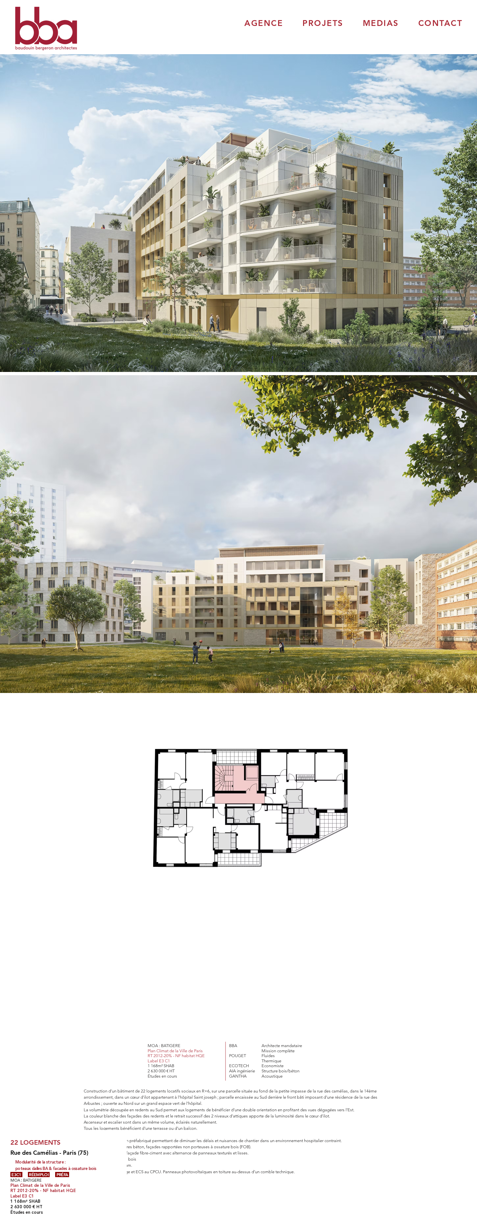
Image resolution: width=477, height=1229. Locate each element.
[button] (264, 23)
